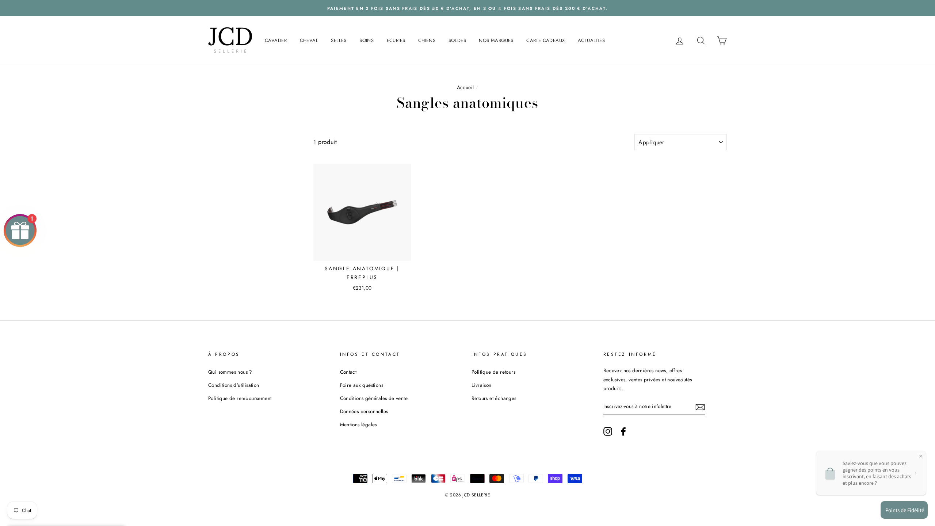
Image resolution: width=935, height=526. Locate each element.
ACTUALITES (591, 40)
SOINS (366, 40)
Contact (348, 372)
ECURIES (396, 40)
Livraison (482, 385)
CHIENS (426, 40)
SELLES (338, 40)
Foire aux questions (361, 385)
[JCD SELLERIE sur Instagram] (607, 431)
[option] (467, 8)
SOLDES (457, 40)
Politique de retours (493, 372)
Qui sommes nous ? (230, 372)
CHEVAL (309, 40)
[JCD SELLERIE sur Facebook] (623, 431)
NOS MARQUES (496, 40)
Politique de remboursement (239, 398)
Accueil (465, 87)
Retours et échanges (494, 398)
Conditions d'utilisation (233, 385)
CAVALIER (276, 40)
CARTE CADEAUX (545, 40)
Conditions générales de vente (374, 398)
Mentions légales (358, 424)
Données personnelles (364, 411)
